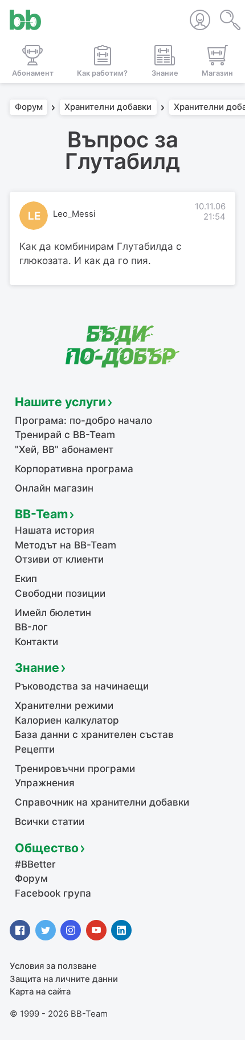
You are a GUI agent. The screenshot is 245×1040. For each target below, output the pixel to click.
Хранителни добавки (108, 107)
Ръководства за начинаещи (82, 686)
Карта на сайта (40, 992)
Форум (29, 107)
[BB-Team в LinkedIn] (121, 930)
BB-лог (31, 627)
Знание (37, 667)
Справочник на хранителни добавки (102, 802)
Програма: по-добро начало (83, 420)
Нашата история (55, 530)
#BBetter (35, 864)
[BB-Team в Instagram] (70, 930)
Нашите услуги (60, 401)
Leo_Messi (74, 214)
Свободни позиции (60, 593)
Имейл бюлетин (53, 612)
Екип (26, 578)
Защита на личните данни (64, 979)
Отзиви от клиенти (59, 559)
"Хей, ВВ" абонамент (64, 449)
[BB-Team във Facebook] (20, 930)
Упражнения (45, 783)
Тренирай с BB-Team (65, 434)
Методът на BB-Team (65, 545)
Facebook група (53, 893)
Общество (47, 847)
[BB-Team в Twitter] (45, 930)
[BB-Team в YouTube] (96, 930)
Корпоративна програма (74, 468)
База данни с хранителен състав (94, 734)
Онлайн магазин (54, 488)
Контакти (36, 641)
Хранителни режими (64, 705)
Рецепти (35, 749)
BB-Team (41, 513)
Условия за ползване (53, 966)
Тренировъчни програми (75, 768)
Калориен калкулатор (67, 720)
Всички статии (49, 821)
